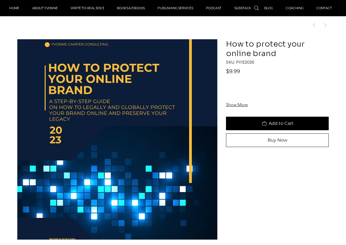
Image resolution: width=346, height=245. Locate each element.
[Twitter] (248, 162)
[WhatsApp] (228, 162)
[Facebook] (235, 162)
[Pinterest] (241, 162)
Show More (237, 104)
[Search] (256, 8)
